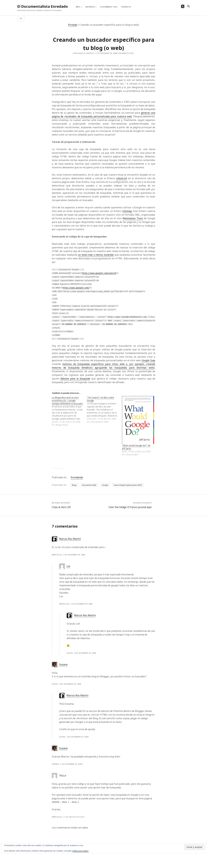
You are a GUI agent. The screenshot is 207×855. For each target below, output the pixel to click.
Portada (72, 24)
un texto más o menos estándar (96, 254)
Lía (68, 566)
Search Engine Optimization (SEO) (128, 485)
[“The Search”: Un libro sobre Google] (104, 409)
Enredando (77, 477)
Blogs (74, 485)
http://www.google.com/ (76, 288)
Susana (63, 664)
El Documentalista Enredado (42, 6)
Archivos (90, 7)
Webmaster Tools (133, 218)
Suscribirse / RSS (108, 7)
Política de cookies (80, 851)
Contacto (126, 7)
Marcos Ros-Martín (70, 538)
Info (78, 7)
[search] (188, 6)
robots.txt (121, 178)
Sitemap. (127, 211)
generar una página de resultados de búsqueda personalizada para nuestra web (103, 114)
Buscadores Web (89, 485)
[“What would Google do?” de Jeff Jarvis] (138, 420)
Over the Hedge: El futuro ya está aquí (130, 507)
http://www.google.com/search (99, 273)
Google (105, 485)
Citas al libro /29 (61, 507)
